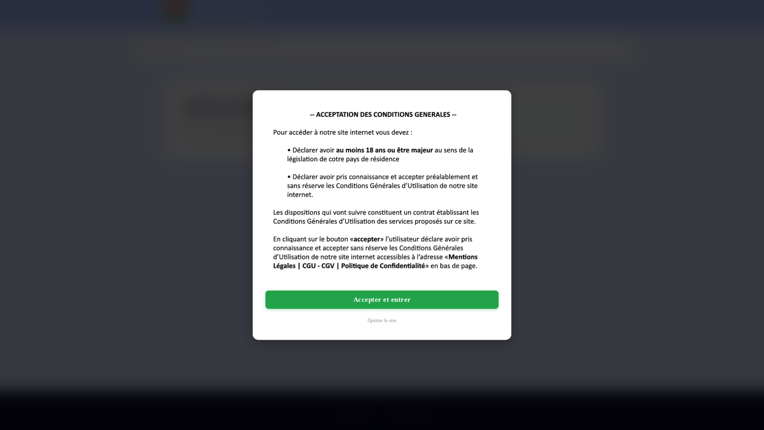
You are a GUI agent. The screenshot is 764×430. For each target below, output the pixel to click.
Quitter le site (382, 320)
